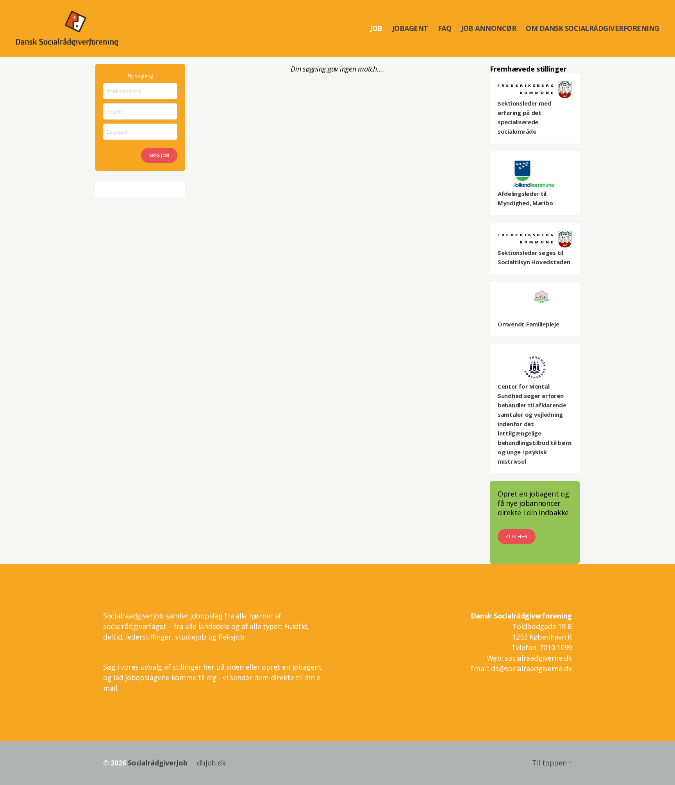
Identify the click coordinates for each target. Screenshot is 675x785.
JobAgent (410, 28)
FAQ (445, 28)
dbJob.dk (211, 762)
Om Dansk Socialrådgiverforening (592, 28)
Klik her (516, 536)
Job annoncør (488, 28)
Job (376, 28)
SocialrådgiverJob (157, 762)
